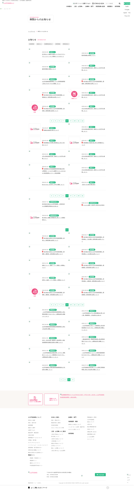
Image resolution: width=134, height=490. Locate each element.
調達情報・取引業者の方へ (35, 447)
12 (82, 121)
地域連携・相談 (73, 421)
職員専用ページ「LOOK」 (35, 483)
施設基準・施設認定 (33, 432)
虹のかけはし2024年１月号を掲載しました (53, 184)
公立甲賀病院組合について (90, 420)
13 (82, 304)
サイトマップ (90, 439)
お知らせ (89, 424)
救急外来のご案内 (55, 422)
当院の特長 (31, 435)
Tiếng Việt (127, 16)
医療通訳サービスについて (35, 437)
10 (75, 121)
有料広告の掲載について (34, 450)
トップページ (31, 31)
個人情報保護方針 (92, 426)
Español (125, 13)
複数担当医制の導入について (51, 130)
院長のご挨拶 (31, 420)
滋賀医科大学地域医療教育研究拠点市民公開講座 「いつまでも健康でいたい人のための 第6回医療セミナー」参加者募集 (54, 171)
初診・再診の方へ (55, 420)
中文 (129, 13)
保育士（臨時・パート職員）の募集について (53, 280)
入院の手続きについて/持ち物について (57, 435)
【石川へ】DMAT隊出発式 (88, 184)
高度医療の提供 (100, 6)
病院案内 (110, 6)
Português (127, 9)
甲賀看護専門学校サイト (36, 465)
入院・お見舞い (78, 6)
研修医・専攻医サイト (35, 458)
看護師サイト (33, 460)
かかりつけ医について (74, 429)
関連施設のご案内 (92, 417)
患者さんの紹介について (74, 424)
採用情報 (117, 6)
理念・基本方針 (32, 422)
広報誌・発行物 (32, 440)
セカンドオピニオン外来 (57, 427)
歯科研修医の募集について (49, 69)
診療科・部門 (89, 6)
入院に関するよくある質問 (58, 450)
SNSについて (90, 429)
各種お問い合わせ (92, 431)
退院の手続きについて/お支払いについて (57, 444)
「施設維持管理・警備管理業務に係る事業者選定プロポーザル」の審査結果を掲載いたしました (93, 341)
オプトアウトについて (34, 442)
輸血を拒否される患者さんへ (35, 452)
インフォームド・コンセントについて (38, 445)
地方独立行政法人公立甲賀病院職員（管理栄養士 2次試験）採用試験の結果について (93, 239)
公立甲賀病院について (34, 417)
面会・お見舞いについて (57, 448)
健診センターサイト (35, 463)
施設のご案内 (31, 427)
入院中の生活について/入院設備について (57, 440)
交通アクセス (86, 3)
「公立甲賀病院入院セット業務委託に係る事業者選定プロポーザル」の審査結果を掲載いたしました (93, 328)
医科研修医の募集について (88, 55)
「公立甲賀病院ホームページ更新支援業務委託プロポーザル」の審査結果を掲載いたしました (93, 355)
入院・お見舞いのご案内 (58, 431)
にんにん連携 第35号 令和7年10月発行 (93, 205)
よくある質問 (90, 436)
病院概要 (30, 425)
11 (78, 121)
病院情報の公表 (91, 434)
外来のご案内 (55, 417)
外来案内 (69, 6)
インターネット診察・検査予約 (76, 427)
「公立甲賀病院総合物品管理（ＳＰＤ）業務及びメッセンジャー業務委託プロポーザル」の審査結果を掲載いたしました (53, 355)
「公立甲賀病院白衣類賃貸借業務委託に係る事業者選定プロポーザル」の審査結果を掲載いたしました (53, 314)
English (127, 6)
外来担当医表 (54, 425)
